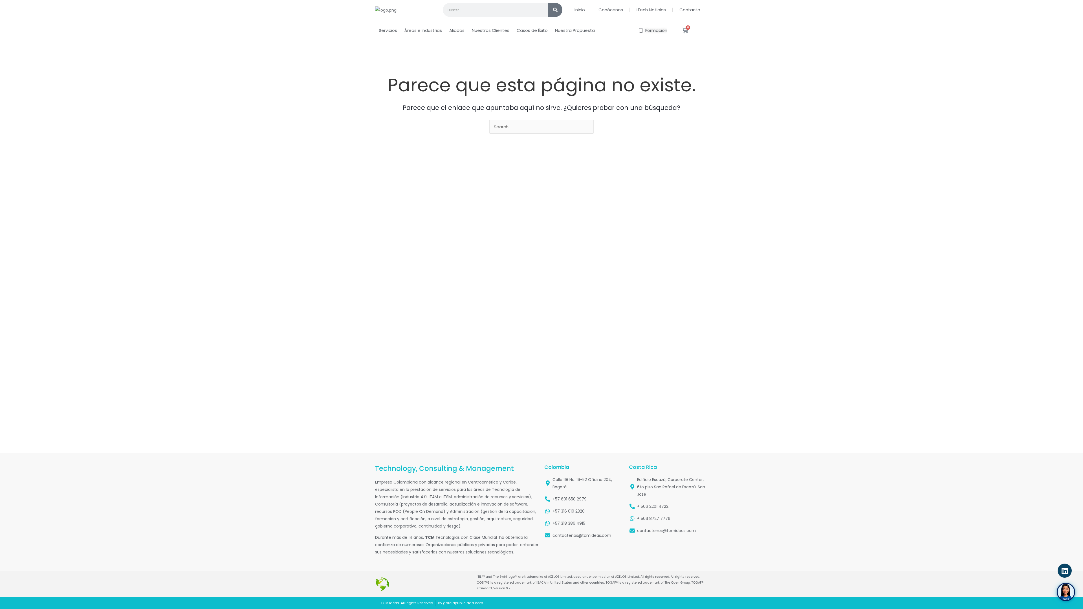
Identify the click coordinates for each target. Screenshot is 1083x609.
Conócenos (610, 10)
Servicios (388, 30)
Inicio (579, 10)
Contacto (689, 10)
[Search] (555, 10)
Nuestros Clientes (490, 30)
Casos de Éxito (532, 30)
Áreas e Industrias (423, 30)
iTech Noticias (651, 10)
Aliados (457, 30)
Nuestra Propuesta (575, 30)
